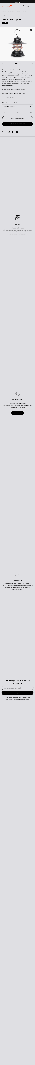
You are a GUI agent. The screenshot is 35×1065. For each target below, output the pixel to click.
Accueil (4, 11)
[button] (32, 63)
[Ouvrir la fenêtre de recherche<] (23, 6)
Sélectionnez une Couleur (10, 103)
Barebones (7, 16)
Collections (11, 11)
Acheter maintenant (17, 124)
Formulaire (17, 413)
